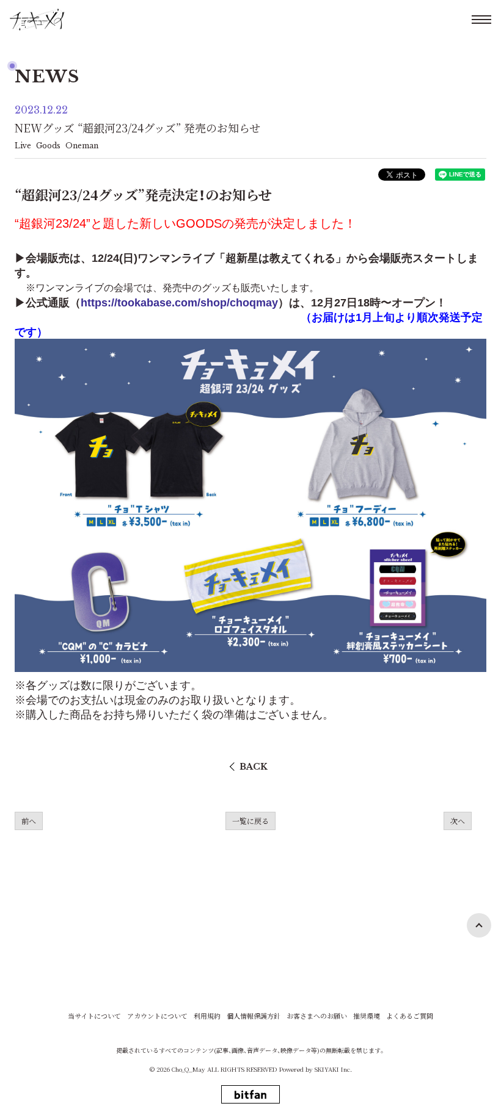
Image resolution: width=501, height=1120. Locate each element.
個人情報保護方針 (253, 1016)
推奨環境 (366, 1016)
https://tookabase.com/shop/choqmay (179, 303)
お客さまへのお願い (317, 1016)
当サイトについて (94, 1016)
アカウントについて (157, 1016)
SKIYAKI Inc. (333, 1069)
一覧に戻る (250, 820)
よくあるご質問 (409, 1016)
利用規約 (207, 1016)
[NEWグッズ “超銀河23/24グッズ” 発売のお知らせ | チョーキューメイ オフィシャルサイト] (37, 19)
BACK (254, 766)
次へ (457, 820)
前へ (28, 820)
